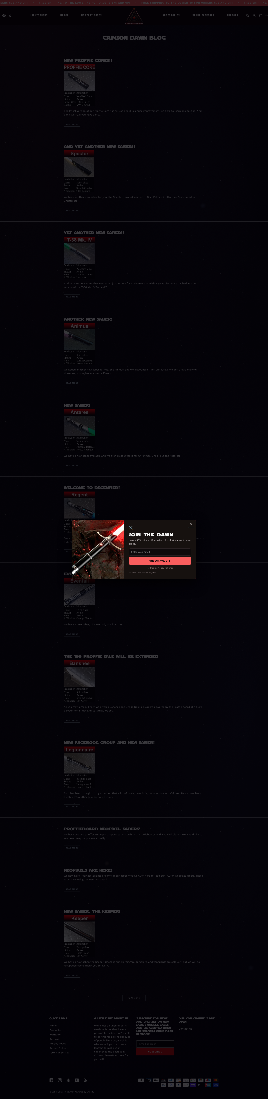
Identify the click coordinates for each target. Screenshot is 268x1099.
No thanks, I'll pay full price (160, 568)
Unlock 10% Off (160, 560)
